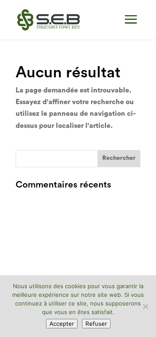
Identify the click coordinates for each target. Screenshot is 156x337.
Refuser (96, 323)
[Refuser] (145, 306)
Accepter (61, 323)
